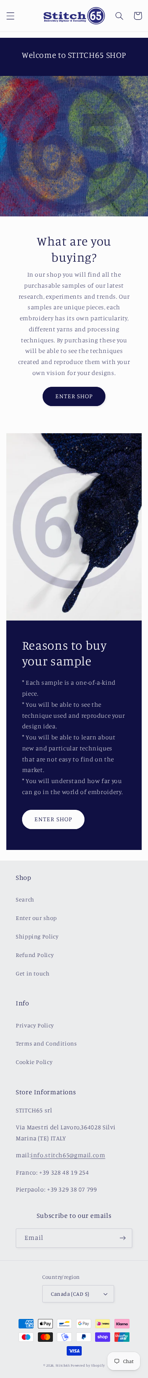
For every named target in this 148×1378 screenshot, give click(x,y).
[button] (10, 16)
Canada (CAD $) (70, 1294)
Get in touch (33, 973)
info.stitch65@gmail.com (68, 1155)
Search (25, 899)
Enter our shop (36, 917)
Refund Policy (35, 954)
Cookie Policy (34, 1061)
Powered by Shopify (88, 1365)
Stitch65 (63, 1365)
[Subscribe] (123, 1238)
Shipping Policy (37, 936)
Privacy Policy (35, 1025)
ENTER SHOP (74, 396)
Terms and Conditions (46, 1043)
